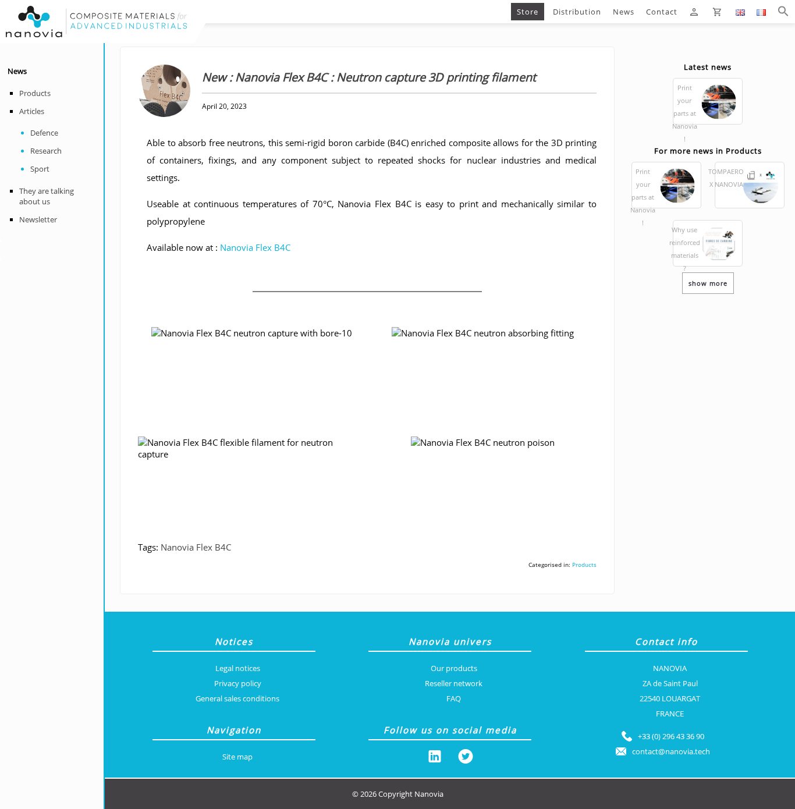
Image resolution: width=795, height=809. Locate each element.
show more (707, 283)
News (623, 11)
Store (527, 11)
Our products (454, 668)
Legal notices (237, 668)
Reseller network (453, 683)
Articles (31, 111)
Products (35, 93)
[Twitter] (465, 758)
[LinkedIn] (434, 758)
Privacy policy (237, 683)
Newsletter (38, 219)
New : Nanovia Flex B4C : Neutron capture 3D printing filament (340, 11)
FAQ (453, 698)
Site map (237, 756)
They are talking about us (46, 196)
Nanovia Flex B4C (255, 247)
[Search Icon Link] (783, 11)
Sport (39, 169)
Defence (44, 132)
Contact (661, 11)
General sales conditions (237, 698)
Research (46, 151)
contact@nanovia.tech (671, 751)
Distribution (577, 11)
